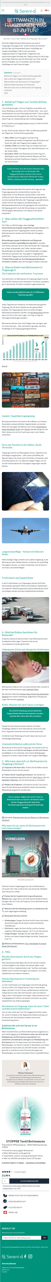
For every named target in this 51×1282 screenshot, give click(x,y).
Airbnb (27, 429)
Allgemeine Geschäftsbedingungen (13, 1267)
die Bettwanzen (37, 312)
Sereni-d (14, 1034)
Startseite (7, 39)
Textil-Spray (37, 777)
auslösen (20, 699)
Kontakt (4, 1272)
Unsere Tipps (15, 39)
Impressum (5, 1270)
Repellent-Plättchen (10, 780)
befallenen (11, 429)
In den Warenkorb (29, 1181)
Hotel (18, 429)
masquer (17, 73)
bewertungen (20, 1172)
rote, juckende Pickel (30, 689)
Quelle (39, 119)
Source (4, 366)
